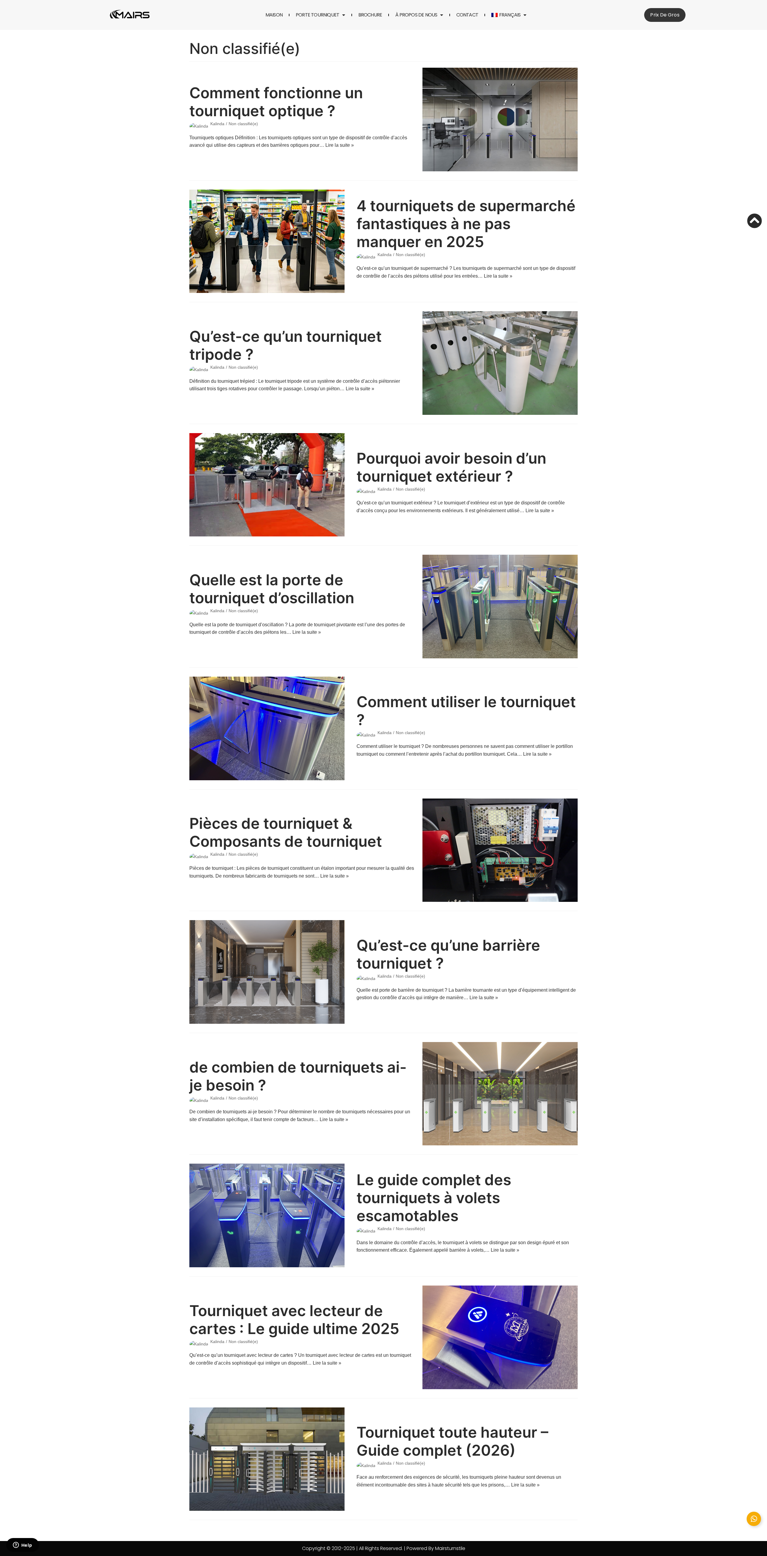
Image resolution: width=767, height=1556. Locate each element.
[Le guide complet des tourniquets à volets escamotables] (267, 1215)
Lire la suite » (339, 145)
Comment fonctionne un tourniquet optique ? (276, 102)
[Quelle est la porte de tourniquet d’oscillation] (500, 606)
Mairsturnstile (450, 1548)
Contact (467, 15)
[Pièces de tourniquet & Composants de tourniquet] (500, 850)
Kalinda (217, 124)
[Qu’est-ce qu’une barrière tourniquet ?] (267, 972)
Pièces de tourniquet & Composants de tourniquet (285, 832)
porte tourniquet (317, 15)
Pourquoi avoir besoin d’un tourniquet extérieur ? (451, 467)
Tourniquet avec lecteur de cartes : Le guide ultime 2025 (294, 1320)
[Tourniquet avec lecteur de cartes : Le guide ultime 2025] (500, 1337)
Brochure (370, 15)
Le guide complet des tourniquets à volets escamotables (434, 1198)
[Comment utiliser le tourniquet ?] (267, 728)
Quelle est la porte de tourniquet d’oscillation (271, 589)
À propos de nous (416, 15)
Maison (274, 15)
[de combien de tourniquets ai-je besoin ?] (500, 1094)
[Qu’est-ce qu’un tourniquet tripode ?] (500, 363)
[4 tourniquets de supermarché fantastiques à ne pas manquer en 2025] (267, 241)
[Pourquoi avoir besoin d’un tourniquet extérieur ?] (267, 485)
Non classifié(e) (243, 124)
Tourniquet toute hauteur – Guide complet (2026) (452, 1441)
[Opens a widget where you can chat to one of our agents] (22, 1545)
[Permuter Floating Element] (754, 1519)
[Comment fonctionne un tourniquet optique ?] (500, 119)
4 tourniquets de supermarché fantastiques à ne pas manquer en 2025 (466, 224)
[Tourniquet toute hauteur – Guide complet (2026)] (267, 1459)
